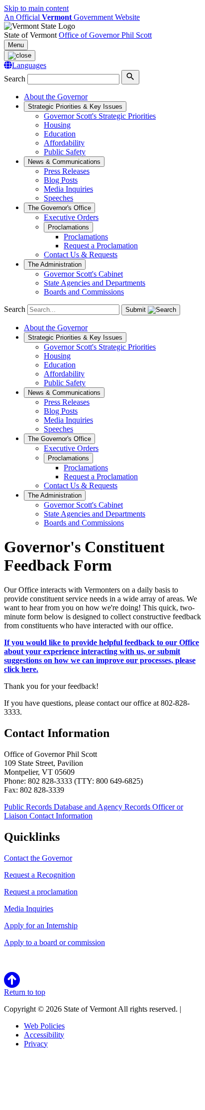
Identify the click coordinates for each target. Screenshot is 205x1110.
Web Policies (44, 1026)
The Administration (55, 264)
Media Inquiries (28, 908)
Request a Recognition (39, 875)
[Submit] (130, 77)
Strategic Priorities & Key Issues (75, 106)
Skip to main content (36, 8)
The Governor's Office (59, 208)
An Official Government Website (72, 17)
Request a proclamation (41, 892)
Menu (16, 45)
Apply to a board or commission (54, 942)
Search (14, 78)
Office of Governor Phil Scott (105, 35)
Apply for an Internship (41, 925)
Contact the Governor (38, 858)
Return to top (24, 992)
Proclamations (68, 227)
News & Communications (64, 161)
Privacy (36, 1043)
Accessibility (44, 1035)
